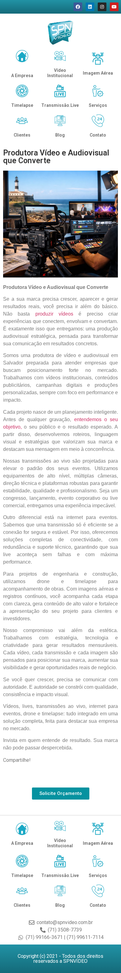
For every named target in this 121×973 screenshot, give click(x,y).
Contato (98, 135)
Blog (60, 135)
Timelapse (22, 105)
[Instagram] (102, 6)
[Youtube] (114, 6)
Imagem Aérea (98, 73)
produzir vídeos (54, 313)
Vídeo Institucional (60, 73)
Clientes (22, 135)
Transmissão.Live (60, 105)
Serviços (98, 105)
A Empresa (22, 75)
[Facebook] (78, 6)
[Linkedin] (90, 6)
